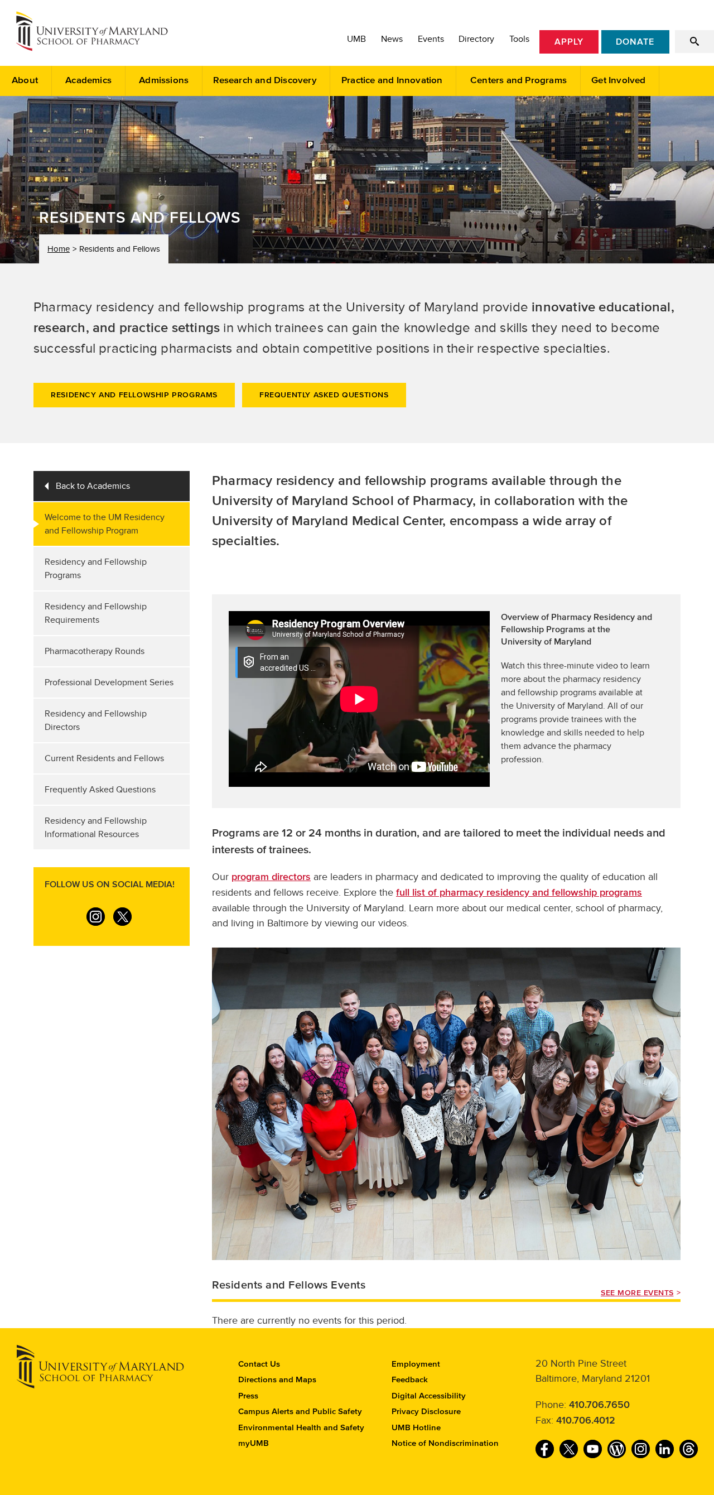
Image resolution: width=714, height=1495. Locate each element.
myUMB (253, 1443)
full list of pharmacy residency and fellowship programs (519, 893)
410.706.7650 (599, 1405)
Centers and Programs (518, 80)
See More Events (637, 1293)
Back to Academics (93, 486)
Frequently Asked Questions (324, 395)
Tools (519, 39)
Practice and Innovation (392, 80)
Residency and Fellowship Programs (134, 395)
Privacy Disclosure (426, 1411)
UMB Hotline (416, 1428)
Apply (568, 41)
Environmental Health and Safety (301, 1428)
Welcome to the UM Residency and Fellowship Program (105, 524)
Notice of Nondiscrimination (445, 1443)
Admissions (164, 80)
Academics (88, 80)
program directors (271, 877)
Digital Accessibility (429, 1396)
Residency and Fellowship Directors (96, 720)
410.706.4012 (585, 1421)
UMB (356, 39)
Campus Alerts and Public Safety (300, 1411)
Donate (635, 41)
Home (58, 248)
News (392, 39)
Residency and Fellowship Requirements (96, 613)
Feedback (410, 1380)
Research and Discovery (264, 80)
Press (248, 1396)
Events (431, 39)
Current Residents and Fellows (104, 758)
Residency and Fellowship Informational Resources (96, 827)
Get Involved (618, 80)
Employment (416, 1364)
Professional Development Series (109, 682)
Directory (476, 39)
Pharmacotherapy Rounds (94, 651)
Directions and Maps (277, 1380)
